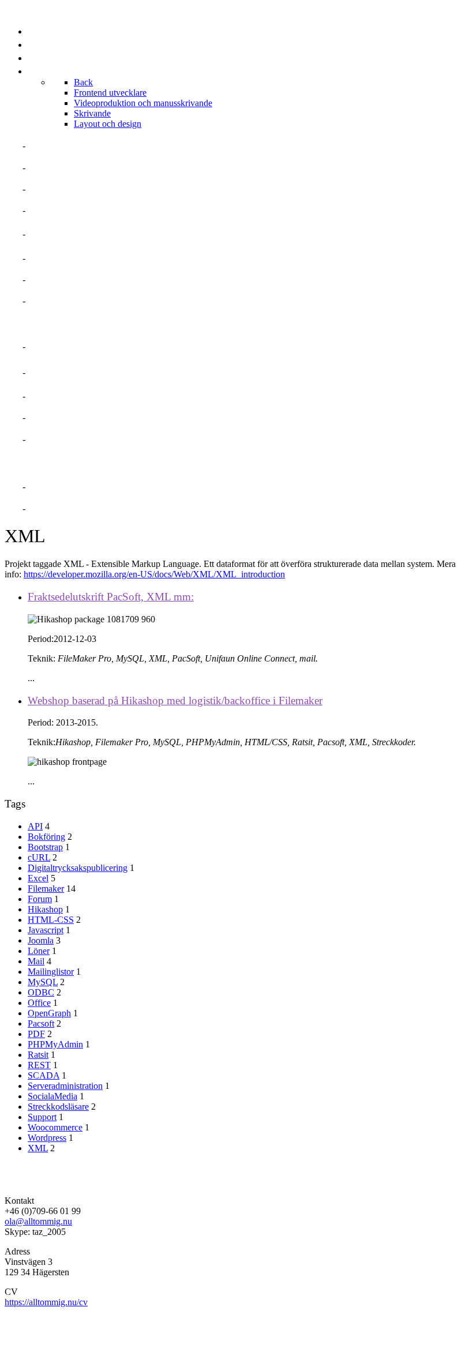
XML (38, 1148)
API (35, 826)
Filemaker (46, 888)
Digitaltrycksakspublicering (77, 868)
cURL (39, 857)
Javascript (45, 930)
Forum (40, 899)
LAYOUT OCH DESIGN (77, 439)
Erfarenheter (64, 210)
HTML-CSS (51, 920)
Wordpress (47, 1138)
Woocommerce (55, 1127)
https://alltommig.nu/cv (46, 1302)
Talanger (53, 189)
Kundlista (54, 301)
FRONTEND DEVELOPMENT (89, 346)
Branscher (56, 258)
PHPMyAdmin (55, 1044)
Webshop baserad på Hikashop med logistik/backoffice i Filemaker (175, 700)
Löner (39, 951)
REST (39, 1065)
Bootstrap (45, 847)
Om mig (45, 146)
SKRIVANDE (54, 396)
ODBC (41, 992)
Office (39, 1003)
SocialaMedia (52, 1096)
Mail (36, 961)
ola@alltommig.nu (38, 1221)
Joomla (41, 940)
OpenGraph (49, 1013)
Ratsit (38, 1055)
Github (45, 508)
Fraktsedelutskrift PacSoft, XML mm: (111, 597)
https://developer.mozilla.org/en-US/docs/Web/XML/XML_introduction (154, 574)
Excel (38, 878)
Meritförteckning (75, 167)
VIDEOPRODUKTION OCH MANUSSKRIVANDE (129, 372)
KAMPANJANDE (63, 417)
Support (42, 1117)
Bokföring (46, 837)
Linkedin (50, 486)
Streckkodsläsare (58, 1106)
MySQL (43, 982)
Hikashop (45, 909)
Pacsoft (41, 1023)
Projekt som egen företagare (105, 234)
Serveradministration (65, 1086)
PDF (36, 1034)
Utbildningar (63, 279)
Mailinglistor (51, 971)
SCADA (43, 1075)
